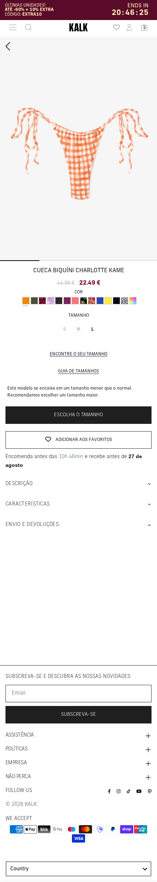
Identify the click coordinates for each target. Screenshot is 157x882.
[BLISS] (50, 300)
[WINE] (67, 300)
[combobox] (78, 869)
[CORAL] (75, 300)
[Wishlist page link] (114, 27)
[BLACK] (116, 300)
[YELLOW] (108, 300)
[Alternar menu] (12, 27)
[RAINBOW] (133, 300)
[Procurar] (26, 27)
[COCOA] (58, 300)
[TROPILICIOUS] (91, 300)
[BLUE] (100, 300)
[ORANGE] (26, 300)
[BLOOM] (83, 300)
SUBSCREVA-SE (78, 714)
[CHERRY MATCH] (42, 300)
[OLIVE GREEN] (34, 300)
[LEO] (124, 300)
